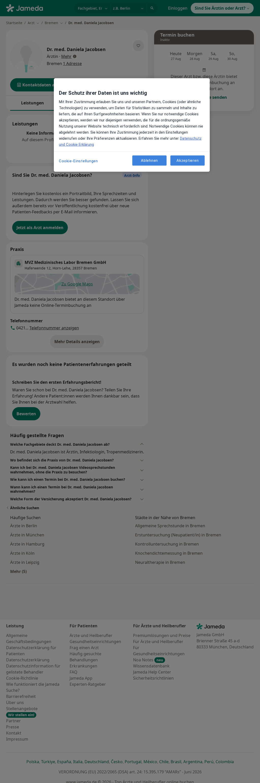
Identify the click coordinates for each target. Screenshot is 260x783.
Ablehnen (149, 160)
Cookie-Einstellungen (78, 161)
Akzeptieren (187, 160)
